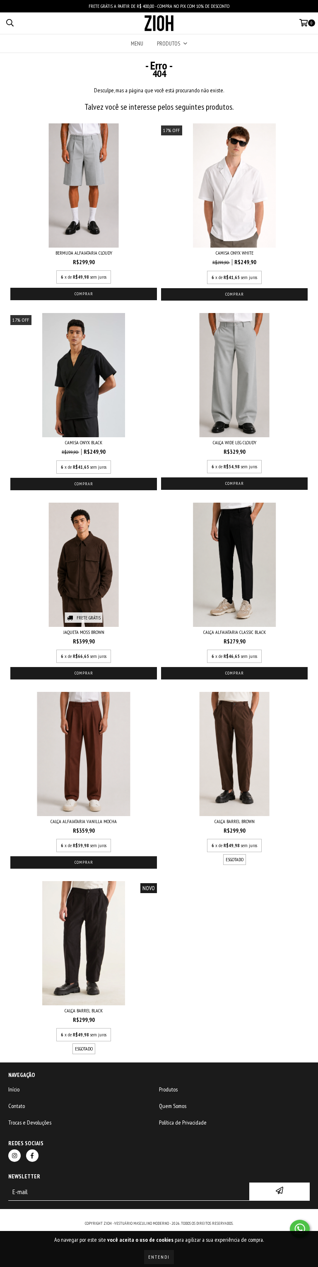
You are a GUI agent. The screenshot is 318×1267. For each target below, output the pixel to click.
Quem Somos (172, 1106)
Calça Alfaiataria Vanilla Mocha (84, 821)
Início (13, 1089)
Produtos (168, 1089)
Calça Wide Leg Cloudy (234, 442)
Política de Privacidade (183, 1122)
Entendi (159, 1257)
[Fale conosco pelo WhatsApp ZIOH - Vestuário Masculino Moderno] (300, 1229)
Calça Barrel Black (84, 1010)
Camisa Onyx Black (83, 442)
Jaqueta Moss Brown (83, 632)
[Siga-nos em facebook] (32, 1155)
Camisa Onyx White (234, 253)
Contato (16, 1106)
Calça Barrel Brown (234, 821)
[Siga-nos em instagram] (14, 1155)
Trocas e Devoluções (29, 1122)
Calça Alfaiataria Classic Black (234, 632)
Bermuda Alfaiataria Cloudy (83, 253)
